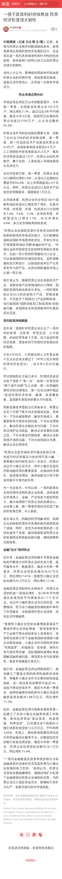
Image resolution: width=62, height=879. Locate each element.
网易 (5, 4)
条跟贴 (30, 860)
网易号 (16, 4)
